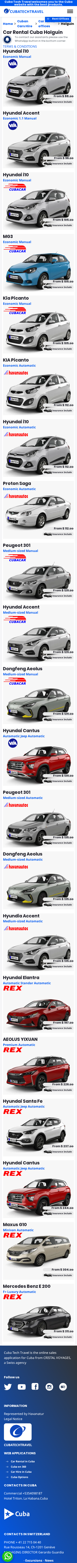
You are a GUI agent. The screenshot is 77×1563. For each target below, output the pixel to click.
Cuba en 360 (18, 1466)
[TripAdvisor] (63, 1387)
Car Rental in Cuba (23, 1461)
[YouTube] (8, 1387)
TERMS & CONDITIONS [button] (20, 46)
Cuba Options (19, 1477)
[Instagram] (49, 1387)
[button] (70, 11)
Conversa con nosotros (34, 1556)
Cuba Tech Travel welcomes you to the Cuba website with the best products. (38, 3)
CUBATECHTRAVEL (18, 1445)
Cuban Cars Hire (24, 23)
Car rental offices (46, 23)
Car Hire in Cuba (21, 1471)
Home (8, 24)
